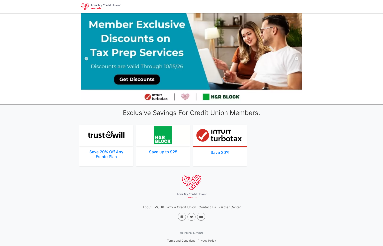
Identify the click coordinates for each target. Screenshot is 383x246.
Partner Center (229, 207)
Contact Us (207, 207)
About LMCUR (153, 207)
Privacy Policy (207, 240)
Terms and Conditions (181, 240)
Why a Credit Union (181, 207)
